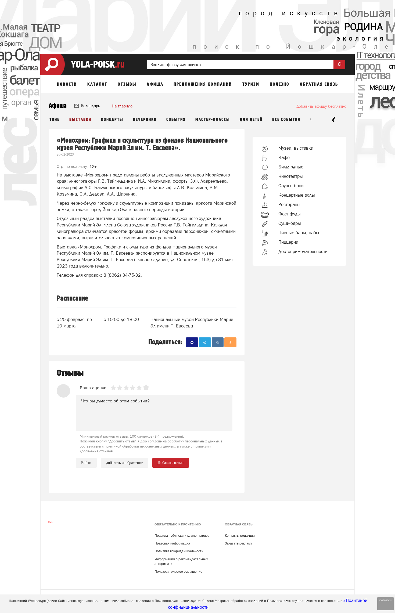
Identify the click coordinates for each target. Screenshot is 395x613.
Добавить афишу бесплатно (321, 106)
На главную (122, 106)
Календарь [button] (90, 105)
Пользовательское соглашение (178, 572)
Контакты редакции (240, 536)
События (176, 119)
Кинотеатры (290, 176)
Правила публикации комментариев (182, 536)
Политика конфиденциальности (179, 551)
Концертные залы (296, 195)
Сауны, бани (291, 185)
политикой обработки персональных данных (140, 446)
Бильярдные (290, 167)
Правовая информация (172, 543)
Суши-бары (289, 223)
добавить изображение (124, 463)
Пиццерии (288, 242)
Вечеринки (145, 119)
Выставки (80, 119)
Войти (86, 463)
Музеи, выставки (295, 148)
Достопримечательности (303, 251)
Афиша (58, 106)
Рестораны (289, 204)
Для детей (251, 119)
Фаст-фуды (289, 214)
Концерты (112, 119)
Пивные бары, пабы (298, 232)
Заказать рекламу (238, 543)
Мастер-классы (212, 119)
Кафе (284, 157)
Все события (286, 119)
